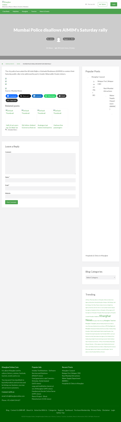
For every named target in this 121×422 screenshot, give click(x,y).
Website (7, 193)
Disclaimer (106, 410)
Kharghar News (12, 129)
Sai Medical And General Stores (96, 346)
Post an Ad (91, 4)
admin (51, 39)
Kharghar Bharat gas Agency (104, 312)
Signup (103, 4)
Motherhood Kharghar (105, 331)
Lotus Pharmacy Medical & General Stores (95, 326)
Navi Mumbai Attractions (71, 376)
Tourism (33, 11)
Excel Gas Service (93, 307)
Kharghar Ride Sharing (98, 320)
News (50, 48)
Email (7, 185)
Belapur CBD (106, 302)
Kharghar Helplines (94, 316)
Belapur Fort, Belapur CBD (71, 373)
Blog (7, 410)
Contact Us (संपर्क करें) (18, 410)
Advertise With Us (40, 410)
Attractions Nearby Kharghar (96, 302)
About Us (29, 410)
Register (61, 410)
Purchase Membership (82, 410)
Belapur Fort (90, 305)
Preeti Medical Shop (107, 341)
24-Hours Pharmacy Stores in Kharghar (95, 299)
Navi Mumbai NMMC (105, 333)
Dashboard (69, 410)
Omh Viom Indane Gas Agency (98, 336)
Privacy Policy (96, 410)
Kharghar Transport (91, 323)
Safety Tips (60, 413)
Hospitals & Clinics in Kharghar (97, 256)
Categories (52, 410)
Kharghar (25, 11)
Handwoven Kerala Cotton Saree (43, 391)
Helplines (16, 11)
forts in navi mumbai (102, 307)
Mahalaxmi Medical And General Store (100, 328)
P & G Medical (108, 336)
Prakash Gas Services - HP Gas (95, 341)
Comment (8, 152)
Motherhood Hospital (95, 331)
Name (7, 177)
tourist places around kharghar (102, 349)
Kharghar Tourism (110, 320)
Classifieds (5, 11)
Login (114, 4)
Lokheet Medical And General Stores (105, 323)
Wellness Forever (100, 351)
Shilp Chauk (107, 346)
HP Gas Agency (109, 310)
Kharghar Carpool (98, 77)
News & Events (44, 11)
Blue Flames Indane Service (100, 305)
